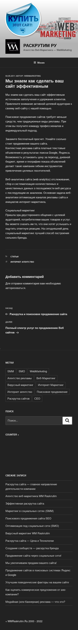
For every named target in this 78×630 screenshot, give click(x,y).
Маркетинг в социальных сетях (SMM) (29, 511)
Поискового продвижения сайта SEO (28, 518)
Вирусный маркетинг (20, 385)
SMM (10, 371)
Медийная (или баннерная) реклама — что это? (35, 601)
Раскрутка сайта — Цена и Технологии (29, 540)
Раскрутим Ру (40, 45)
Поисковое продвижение (52, 392)
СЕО (37, 398)
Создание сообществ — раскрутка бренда (32, 548)
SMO (22, 371)
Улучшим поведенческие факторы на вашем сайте (37, 582)
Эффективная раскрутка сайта (24, 503)
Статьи (15, 256)
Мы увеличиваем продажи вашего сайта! (31, 563)
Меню (41, 62)
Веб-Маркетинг (45, 378)
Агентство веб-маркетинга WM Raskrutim (31, 496)
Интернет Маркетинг (50, 385)
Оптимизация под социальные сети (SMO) (32, 526)
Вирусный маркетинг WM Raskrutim (27, 533)
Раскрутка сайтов (18, 398)
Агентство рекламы (19, 378)
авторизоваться (15, 288)
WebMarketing (32, 75)
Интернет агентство (22, 261)
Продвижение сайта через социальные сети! (33, 555)
